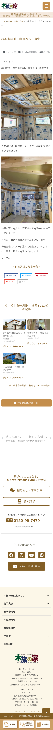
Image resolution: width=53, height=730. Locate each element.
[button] (11, 275)
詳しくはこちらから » (13, 346)
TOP (3, 21)
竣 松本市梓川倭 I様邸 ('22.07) (36, 52)
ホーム (17, 711)
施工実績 (8, 603)
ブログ (7, 636)
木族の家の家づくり (14, 595)
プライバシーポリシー (32, 711)
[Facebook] (11, 555)
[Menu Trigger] (46, 6)
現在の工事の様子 (15, 21)
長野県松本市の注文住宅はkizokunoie (35, 716)
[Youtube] (31, 555)
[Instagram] (21, 555)
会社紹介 (8, 644)
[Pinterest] (41, 555)
